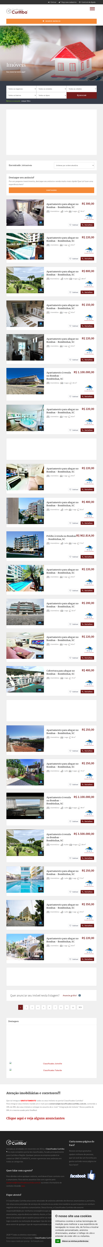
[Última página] (80, 1007)
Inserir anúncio (52, 21)
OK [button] (58, 1241)
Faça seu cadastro (68, 2)
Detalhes (88, 225)
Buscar (82, 95)
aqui (23, 1186)
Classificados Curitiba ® (45, 1238)
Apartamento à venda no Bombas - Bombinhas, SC (58, 375)
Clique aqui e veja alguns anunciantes (35, 1118)
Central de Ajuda (88, 2)
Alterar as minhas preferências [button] (75, 1241)
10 (73, 1007)
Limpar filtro (25, 101)
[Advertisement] (55, 128)
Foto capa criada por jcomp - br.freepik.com (24, 1241)
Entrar (53, 2)
